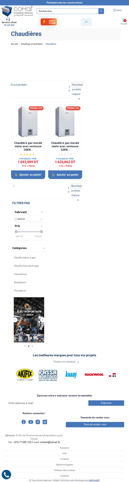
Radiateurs (20, 282)
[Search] (101, 11)
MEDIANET (94, 480)
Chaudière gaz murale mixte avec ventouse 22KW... (65, 146)
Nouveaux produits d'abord (77, 85)
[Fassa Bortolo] (48, 375)
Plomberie (20, 290)
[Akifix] (25, 375)
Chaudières (20, 274)
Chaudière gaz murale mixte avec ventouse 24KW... (28, 146)
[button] (124, 22)
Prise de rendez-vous (95, 424)
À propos (64, 448)
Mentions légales (64, 464)
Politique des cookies (64, 470)
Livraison (64, 459)
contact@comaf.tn (50, 442)
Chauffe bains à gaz (25, 257)
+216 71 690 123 (22, 442)
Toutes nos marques (64, 361)
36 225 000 (9, 25)
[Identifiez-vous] (86, 22)
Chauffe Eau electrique (26, 266)
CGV (64, 453)
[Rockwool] (94, 375)
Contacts (64, 476)
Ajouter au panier (30, 174)
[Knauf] (71, 375)
